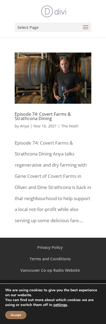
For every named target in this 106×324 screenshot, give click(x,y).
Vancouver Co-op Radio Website (50, 270)
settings (60, 304)
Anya (24, 126)
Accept (16, 315)
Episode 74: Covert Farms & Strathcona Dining (43, 116)
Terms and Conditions (50, 258)
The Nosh (70, 126)
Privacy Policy (50, 247)
